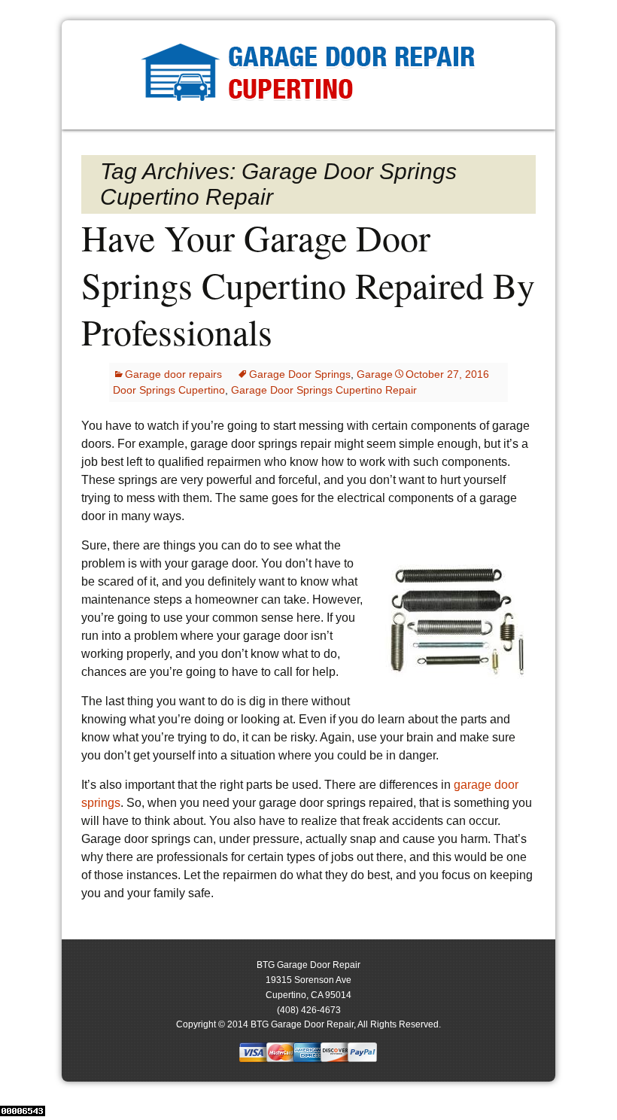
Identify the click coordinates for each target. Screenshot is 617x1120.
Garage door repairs (173, 374)
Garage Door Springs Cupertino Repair (324, 390)
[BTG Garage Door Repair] (308, 74)
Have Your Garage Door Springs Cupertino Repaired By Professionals (308, 284)
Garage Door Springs (300, 374)
